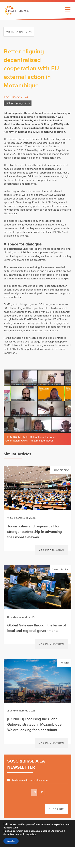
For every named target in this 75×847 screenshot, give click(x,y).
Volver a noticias (18, 32)
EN (34, 792)
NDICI (49, 440)
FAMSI (25, 440)
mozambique (37, 440)
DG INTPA (19, 437)
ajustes (31, 834)
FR (41, 792)
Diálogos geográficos (17, 103)
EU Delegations (35, 437)
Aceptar (11, 841)
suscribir (56, 809)
